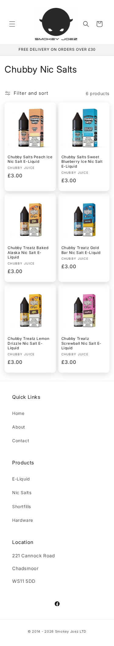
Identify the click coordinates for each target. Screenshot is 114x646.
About (18, 426)
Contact (20, 440)
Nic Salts (21, 492)
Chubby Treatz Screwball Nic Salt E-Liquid (81, 343)
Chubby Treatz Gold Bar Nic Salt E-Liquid (81, 250)
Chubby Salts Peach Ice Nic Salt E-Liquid (30, 159)
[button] (12, 24)
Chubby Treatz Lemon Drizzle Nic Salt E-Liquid (28, 343)
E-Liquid (21, 478)
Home (18, 413)
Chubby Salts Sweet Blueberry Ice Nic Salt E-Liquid (82, 162)
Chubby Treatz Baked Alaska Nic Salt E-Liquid (28, 252)
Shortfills (21, 506)
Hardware (22, 520)
